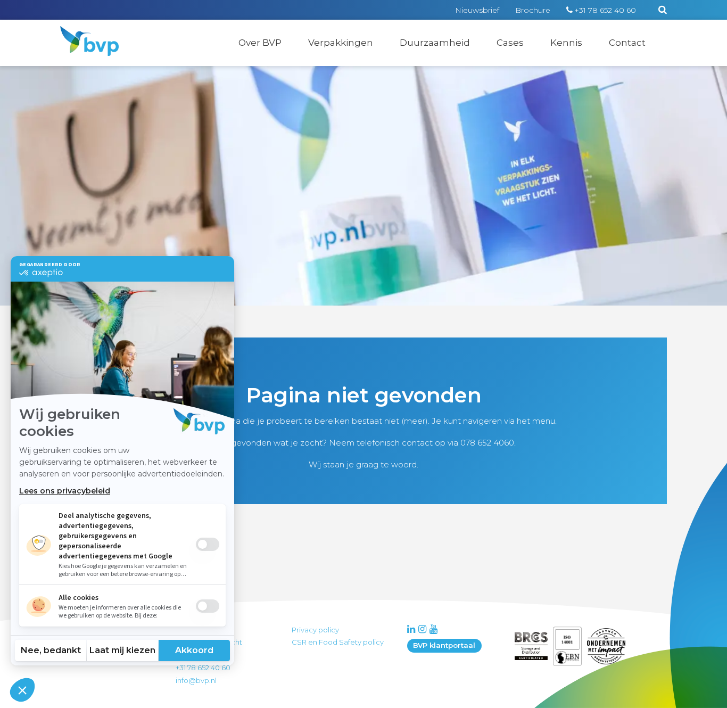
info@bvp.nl (196, 680)
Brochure (532, 10)
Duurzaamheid (435, 42)
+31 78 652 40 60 (605, 10)
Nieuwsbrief (477, 10)
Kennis (566, 42)
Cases (510, 42)
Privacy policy (315, 629)
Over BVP (260, 42)
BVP (82, 33)
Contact (627, 42)
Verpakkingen (340, 42)
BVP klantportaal (444, 645)
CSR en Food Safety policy (338, 642)
